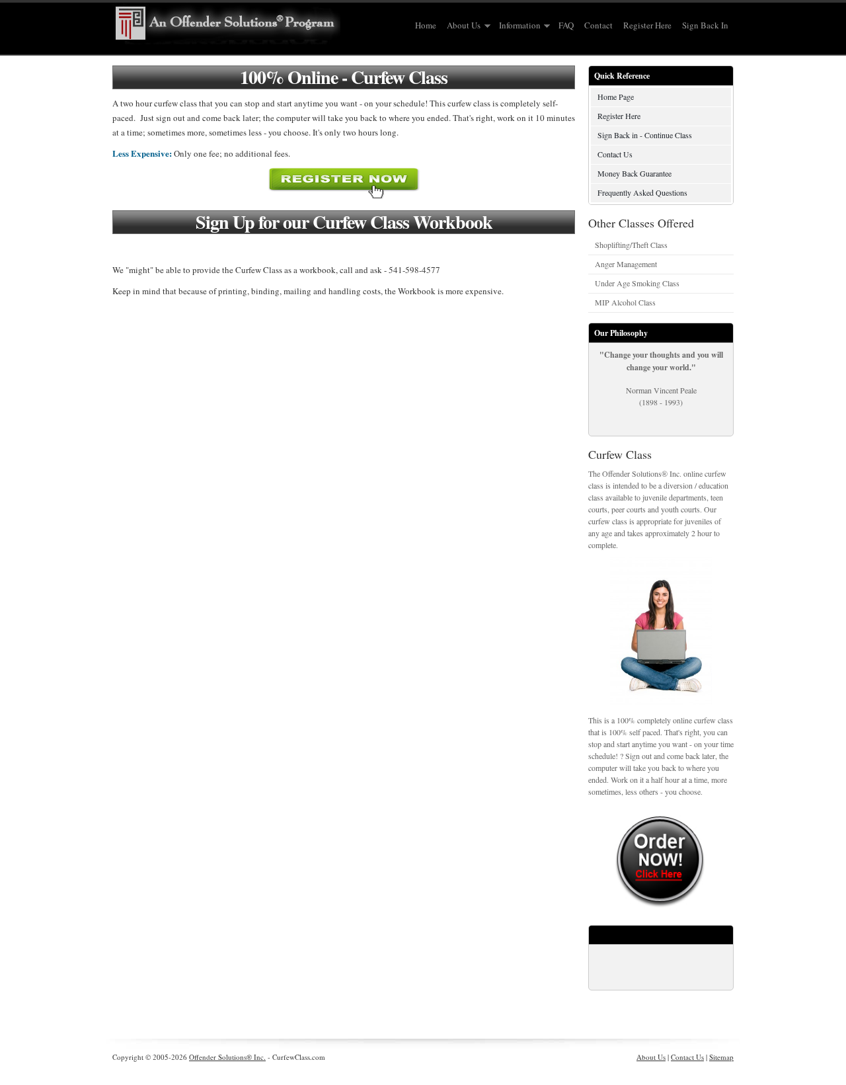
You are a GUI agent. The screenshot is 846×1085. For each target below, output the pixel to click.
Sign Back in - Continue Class (644, 135)
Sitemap (721, 1057)
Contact (598, 25)
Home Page (615, 96)
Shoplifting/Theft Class (631, 244)
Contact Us (615, 154)
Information (517, 25)
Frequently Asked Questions (642, 192)
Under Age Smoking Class (637, 283)
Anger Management (626, 264)
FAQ (566, 25)
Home (425, 25)
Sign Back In (705, 25)
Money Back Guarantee (634, 173)
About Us (461, 25)
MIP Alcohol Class (625, 302)
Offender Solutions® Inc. (227, 1057)
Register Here (647, 25)
